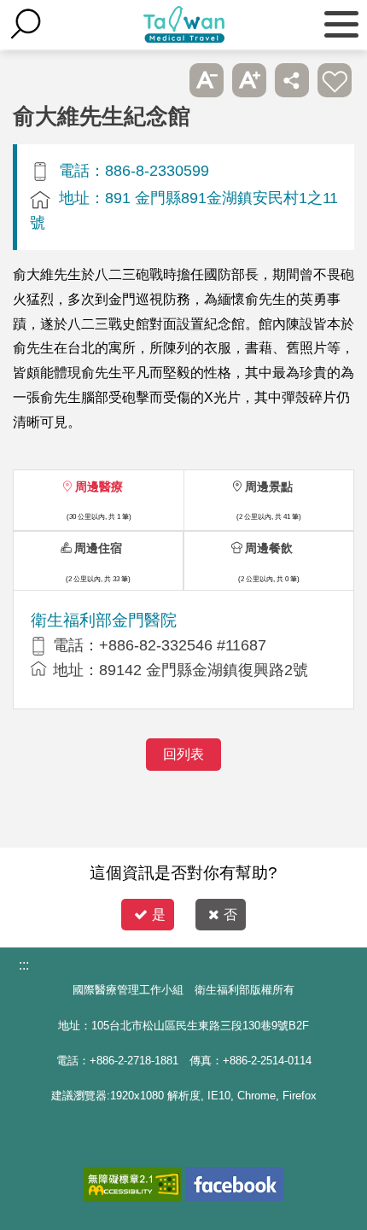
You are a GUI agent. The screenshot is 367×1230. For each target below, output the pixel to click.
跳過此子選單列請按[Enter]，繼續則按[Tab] (164, 80)
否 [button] (230, 914)
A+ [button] (249, 80)
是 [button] (159, 914)
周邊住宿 (98, 548)
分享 (292, 80)
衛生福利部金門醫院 (104, 620)
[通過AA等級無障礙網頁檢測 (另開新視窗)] (133, 1184)
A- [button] (206, 80)
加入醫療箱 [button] (334, 80)
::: (24, 965)
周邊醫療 (99, 486)
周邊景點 (269, 486)
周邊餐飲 (269, 548)
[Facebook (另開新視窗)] (234, 1184)
